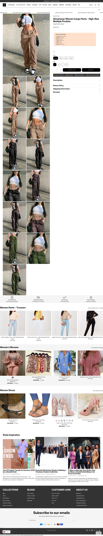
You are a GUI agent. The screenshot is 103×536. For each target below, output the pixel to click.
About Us (54, 500)
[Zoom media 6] (14, 154)
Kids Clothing (6, 498)
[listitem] (79, 5)
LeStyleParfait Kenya (81, 503)
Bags (4, 493)
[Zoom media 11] (38, 217)
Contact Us (54, 498)
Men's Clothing (6, 500)
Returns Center (55, 495)
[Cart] (98, 4)
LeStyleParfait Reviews (81, 505)
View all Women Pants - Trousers (95, 308)
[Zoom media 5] (38, 123)
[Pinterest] (99, 530)
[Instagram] (89, 530)
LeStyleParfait (9, 530)
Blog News (29, 500)
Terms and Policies (51, 530)
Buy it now (91, 69)
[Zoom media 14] (14, 279)
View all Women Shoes (98, 390)
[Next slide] (23, 323)
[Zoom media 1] (26, 45)
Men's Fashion (30, 493)
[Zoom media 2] (14, 91)
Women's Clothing (7, 503)
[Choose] (23, 334)
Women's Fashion (31, 495)
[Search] (99, 9)
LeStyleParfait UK (80, 495)
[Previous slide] (2, 323)
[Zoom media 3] (38, 91)
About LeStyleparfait (81, 500)
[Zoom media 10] (14, 217)
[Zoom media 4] (14, 123)
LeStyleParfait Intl (80, 498)
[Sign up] (73, 520)
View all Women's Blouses (97, 347)
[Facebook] (87, 530)
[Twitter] (97, 530)
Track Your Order (56, 493)
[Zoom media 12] (14, 248)
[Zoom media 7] (38, 154)
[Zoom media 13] (38, 248)
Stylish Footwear (31, 498)
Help (53, 503)
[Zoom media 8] (14, 185)
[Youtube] (92, 530)
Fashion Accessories (7, 505)
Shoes (4, 495)
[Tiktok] (94, 530)
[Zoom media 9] (38, 185)
